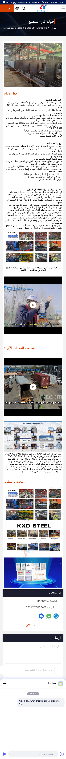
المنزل (54, 28)
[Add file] (62, 753)
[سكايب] (56, 616)
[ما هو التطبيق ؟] (48, 616)
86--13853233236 (54, 2)
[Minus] (4, 683)
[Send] (4, 753)
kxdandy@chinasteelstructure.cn (22, 2)
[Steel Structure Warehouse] (33, 305)
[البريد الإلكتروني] (41, 616)
